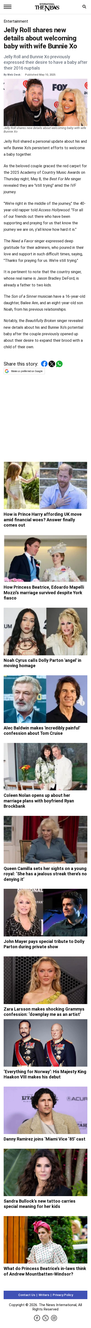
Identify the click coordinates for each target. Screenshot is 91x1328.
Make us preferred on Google (26, 371)
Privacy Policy (63, 1295)
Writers (44, 1295)
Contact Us (26, 1295)
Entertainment (16, 21)
